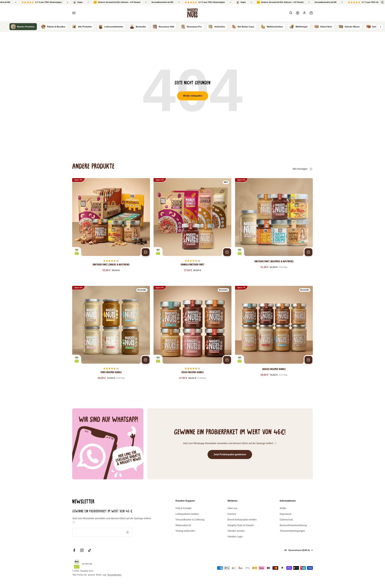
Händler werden (236, 531)
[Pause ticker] (382, 2)
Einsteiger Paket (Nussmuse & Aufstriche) (273, 261)
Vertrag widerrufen (185, 531)
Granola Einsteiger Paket (192, 265)
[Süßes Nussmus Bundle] (192, 336)
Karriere (232, 514)
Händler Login (235, 536)
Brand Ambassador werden (242, 519)
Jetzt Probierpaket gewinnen (230, 454)
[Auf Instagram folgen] (82, 550)
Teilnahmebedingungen (292, 531)
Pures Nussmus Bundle (111, 372)
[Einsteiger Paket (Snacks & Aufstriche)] (111, 228)
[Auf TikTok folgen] (90, 550)
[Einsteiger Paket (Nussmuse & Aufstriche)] (274, 228)
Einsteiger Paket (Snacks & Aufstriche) (111, 265)
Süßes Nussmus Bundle (192, 372)
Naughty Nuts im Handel (241, 525)
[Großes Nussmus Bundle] (274, 336)
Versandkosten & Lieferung (190, 519)
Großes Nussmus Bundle (274, 369)
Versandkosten (114, 575)
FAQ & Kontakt (183, 508)
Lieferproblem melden (187, 514)
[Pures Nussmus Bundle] (111, 336)
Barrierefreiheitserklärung (293, 525)
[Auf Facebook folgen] (74, 550)
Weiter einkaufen (192, 95)
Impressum (285, 514)
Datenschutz (286, 519)
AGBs (283, 508)
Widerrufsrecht (183, 525)
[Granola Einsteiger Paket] (192, 228)
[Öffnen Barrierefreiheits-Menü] (297, 13)
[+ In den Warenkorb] (145, 252)
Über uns (232, 508)
